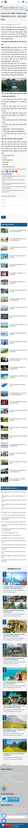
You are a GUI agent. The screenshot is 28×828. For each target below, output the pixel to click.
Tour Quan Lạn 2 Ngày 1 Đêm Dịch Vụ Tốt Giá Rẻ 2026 (18, 299)
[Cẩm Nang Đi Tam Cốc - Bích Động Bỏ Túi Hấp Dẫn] (15, 745)
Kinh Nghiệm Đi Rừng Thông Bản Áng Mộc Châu (13, 538)
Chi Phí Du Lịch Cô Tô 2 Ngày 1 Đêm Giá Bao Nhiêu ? (14, 515)
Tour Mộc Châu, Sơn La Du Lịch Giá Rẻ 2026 (18, 248)
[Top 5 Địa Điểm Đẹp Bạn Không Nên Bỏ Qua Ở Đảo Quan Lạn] (15, 674)
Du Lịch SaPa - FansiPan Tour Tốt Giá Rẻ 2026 (18, 273)
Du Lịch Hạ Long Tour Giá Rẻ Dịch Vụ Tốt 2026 (18, 291)
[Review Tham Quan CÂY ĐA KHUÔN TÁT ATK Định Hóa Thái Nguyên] (15, 650)
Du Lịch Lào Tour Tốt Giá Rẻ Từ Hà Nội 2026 (18, 454)
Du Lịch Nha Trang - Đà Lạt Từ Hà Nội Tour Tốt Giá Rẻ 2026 (18, 359)
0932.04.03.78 (11, 778)
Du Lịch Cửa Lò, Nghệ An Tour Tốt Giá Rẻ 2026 (18, 265)
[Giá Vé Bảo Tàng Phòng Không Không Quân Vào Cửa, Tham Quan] (15, 626)
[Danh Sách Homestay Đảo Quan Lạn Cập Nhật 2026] (15, 602)
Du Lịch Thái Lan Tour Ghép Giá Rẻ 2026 (18, 316)
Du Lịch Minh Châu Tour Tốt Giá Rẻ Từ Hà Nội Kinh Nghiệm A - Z (18, 394)
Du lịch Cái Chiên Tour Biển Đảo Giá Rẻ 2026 (18, 333)
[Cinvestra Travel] (6, 2)
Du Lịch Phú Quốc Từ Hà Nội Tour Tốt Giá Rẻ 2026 (18, 325)
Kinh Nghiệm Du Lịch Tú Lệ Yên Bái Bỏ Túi (11, 535)
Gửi (3, 217)
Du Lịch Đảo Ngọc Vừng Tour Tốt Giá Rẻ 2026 (18, 342)
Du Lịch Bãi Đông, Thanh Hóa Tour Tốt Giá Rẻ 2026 (18, 445)
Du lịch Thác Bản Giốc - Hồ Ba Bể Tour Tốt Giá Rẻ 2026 (17, 479)
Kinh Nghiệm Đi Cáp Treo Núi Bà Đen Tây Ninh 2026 (14, 512)
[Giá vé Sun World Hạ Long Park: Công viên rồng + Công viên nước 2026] (15, 578)
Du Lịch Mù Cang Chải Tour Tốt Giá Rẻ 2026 (18, 419)
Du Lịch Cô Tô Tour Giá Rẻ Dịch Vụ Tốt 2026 (18, 256)
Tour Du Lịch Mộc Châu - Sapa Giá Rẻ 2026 (18, 428)
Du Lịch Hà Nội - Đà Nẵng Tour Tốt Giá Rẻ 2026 (18, 282)
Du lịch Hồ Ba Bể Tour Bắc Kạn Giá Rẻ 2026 (18, 436)
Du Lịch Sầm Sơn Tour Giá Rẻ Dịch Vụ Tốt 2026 (18, 308)
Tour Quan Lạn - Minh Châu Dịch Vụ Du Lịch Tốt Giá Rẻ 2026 (18, 231)
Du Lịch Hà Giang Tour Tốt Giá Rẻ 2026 (17, 385)
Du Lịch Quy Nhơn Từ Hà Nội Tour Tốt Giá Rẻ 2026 (18, 376)
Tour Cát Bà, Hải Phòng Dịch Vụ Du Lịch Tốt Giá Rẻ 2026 (18, 239)
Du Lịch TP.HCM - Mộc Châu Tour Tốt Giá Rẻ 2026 (18, 351)
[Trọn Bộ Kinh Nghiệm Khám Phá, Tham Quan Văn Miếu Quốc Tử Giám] (15, 698)
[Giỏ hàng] (22, 2)
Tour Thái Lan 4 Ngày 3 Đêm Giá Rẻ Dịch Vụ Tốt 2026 (18, 402)
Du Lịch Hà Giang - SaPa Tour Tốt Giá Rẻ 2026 (18, 411)
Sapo (17, 826)
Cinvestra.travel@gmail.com (12, 780)
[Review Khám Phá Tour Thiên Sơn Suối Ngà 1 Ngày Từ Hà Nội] (15, 721)
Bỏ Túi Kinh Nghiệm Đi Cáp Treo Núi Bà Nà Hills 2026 (14, 544)
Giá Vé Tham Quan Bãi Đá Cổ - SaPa (10, 532)
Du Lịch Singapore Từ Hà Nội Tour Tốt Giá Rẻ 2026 (18, 368)
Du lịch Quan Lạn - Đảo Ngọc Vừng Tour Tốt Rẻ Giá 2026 (18, 471)
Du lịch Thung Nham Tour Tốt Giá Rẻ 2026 (18, 462)
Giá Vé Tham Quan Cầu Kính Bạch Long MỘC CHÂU (14, 521)
